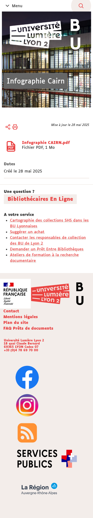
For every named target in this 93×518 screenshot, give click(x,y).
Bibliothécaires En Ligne (40, 199)
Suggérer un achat (27, 231)
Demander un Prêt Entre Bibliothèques (46, 249)
